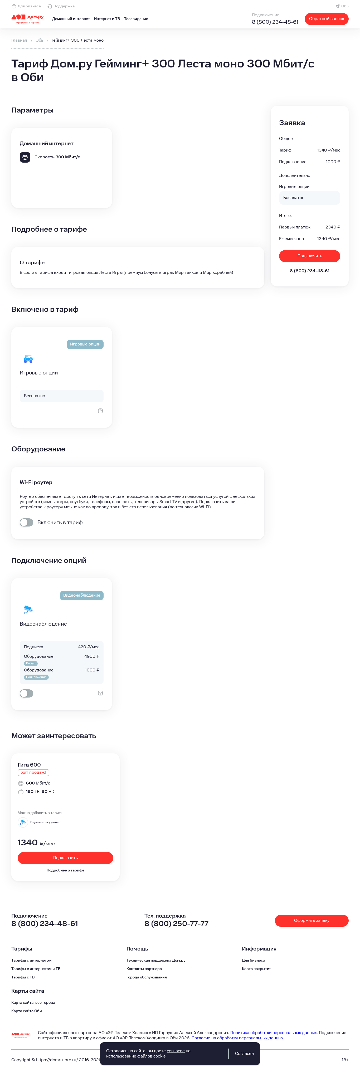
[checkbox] (26, 522)
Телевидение (136, 19)
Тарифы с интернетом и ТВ (35, 969)
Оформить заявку (311, 920)
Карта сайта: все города (33, 1003)
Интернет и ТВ (107, 19)
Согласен (244, 1053)
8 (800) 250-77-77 (176, 923)
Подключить (310, 256)
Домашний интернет (71, 19)
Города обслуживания (147, 977)
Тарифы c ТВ (23, 977)
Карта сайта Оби (26, 1011)
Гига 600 (29, 765)
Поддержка (64, 6)
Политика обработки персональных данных (273, 1032)
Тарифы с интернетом (31, 960)
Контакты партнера (144, 969)
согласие (176, 1051)
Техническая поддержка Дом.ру (156, 960)
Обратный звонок (326, 18)
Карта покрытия (256, 969)
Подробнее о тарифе (65, 870)
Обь (345, 6)
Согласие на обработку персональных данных (237, 1038)
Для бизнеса (29, 6)
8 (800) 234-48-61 (275, 22)
